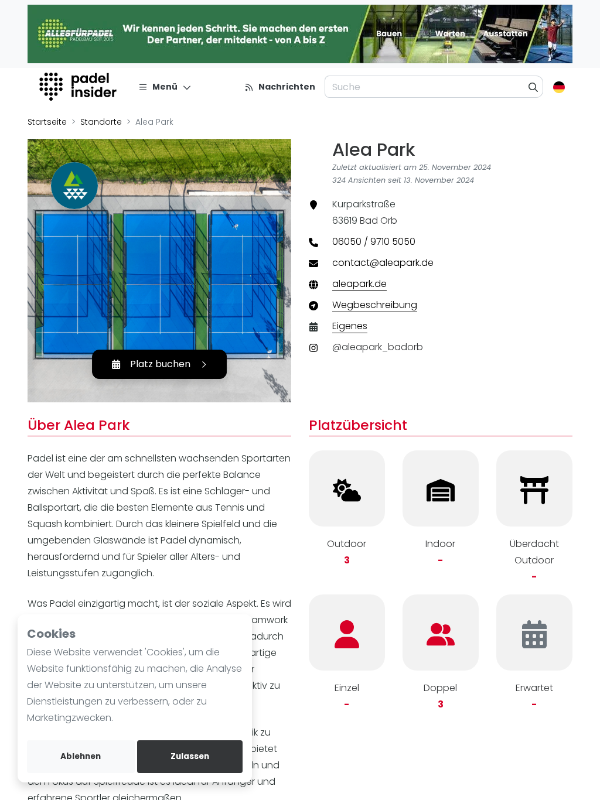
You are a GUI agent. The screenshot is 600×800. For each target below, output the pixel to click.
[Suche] (533, 87)
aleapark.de (359, 283)
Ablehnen (80, 756)
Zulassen (190, 756)
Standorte (101, 122)
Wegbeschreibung (374, 305)
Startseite (47, 122)
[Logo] (79, 86)
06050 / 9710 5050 (373, 241)
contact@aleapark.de (383, 262)
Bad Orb (378, 220)
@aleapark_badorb (377, 347)
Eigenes (349, 326)
